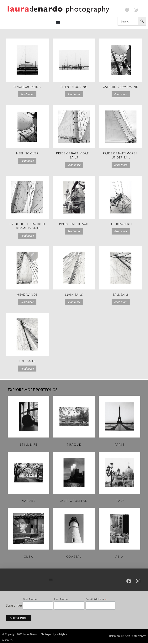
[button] (58, 22)
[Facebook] (127, 10)
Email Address (96, 599)
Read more (27, 94)
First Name (30, 599)
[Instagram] (136, 10)
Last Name (61, 599)
